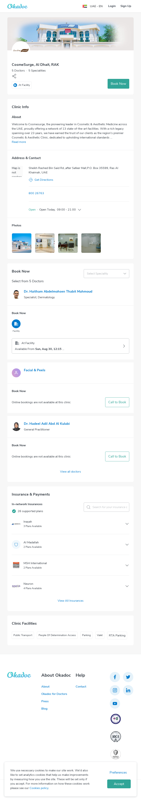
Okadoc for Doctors (54, 694)
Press (45, 701)
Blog (44, 709)
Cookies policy (39, 788)
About (45, 687)
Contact (81, 687)
